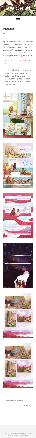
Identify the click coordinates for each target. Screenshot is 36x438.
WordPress (24, 435)
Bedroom (28, 405)
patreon (6, 63)
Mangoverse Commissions (13, 400)
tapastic (25, 60)
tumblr (18, 60)
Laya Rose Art (14, 433)
